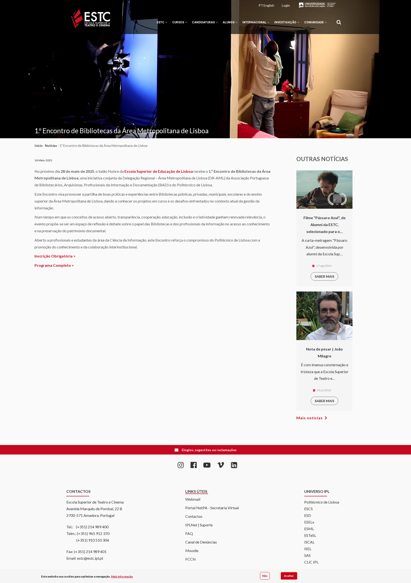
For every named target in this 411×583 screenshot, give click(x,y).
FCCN (190, 559)
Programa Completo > (54, 265)
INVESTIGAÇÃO (285, 22)
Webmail (192, 499)
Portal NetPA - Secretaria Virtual (212, 507)
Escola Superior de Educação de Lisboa (158, 171)
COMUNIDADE (314, 22)
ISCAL (309, 542)
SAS (307, 555)
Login (286, 5)
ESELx (309, 522)
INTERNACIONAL (254, 22)
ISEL (307, 548)
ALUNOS (229, 22)
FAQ (189, 533)
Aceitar (289, 576)
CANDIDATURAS (203, 22)
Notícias (51, 145)
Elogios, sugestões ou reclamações (209, 450)
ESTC (161, 22)
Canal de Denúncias (201, 542)
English (269, 5)
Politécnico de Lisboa (321, 502)
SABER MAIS (324, 276)
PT (261, 5)
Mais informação (122, 576)
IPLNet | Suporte (199, 525)
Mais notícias (309, 417)
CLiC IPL (311, 562)
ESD (307, 515)
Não (265, 576)
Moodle (191, 550)
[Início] (90, 18)
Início (38, 145)
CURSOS (178, 22)
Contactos (193, 516)
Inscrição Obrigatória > (55, 256)
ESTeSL (310, 535)
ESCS (308, 508)
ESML (309, 528)
